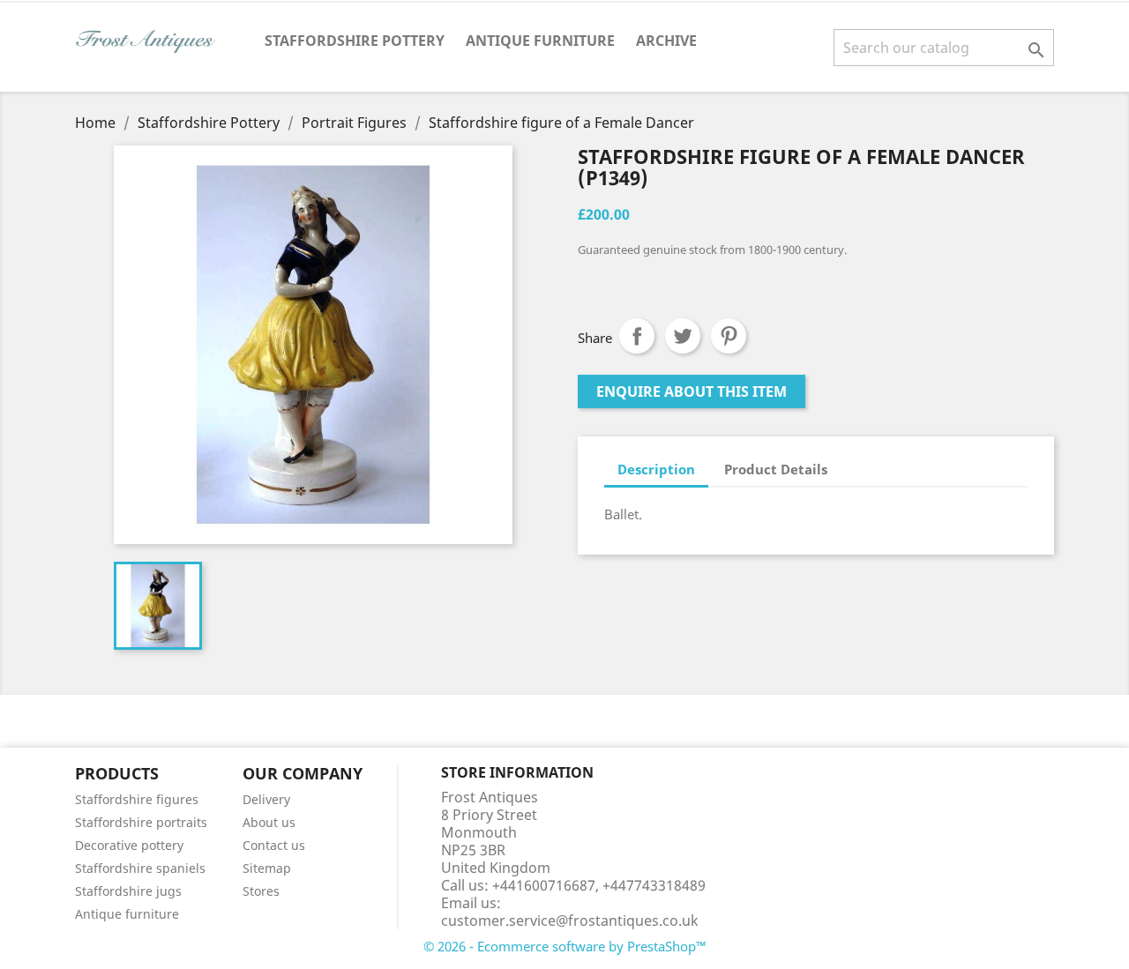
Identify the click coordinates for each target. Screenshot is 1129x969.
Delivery (266, 799)
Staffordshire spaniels (140, 868)
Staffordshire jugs (128, 891)
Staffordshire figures (136, 799)
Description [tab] (656, 469)
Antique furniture (127, 914)
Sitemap (267, 868)
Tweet (682, 336)
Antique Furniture (540, 40)
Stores (261, 891)
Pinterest (728, 336)
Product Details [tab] (775, 469)
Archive (666, 40)
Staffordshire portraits (141, 822)
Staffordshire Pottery (355, 40)
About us (269, 822)
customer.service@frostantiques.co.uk (570, 920)
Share (636, 336)
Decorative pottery (129, 845)
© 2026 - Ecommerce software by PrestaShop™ (565, 946)
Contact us (274, 845)
